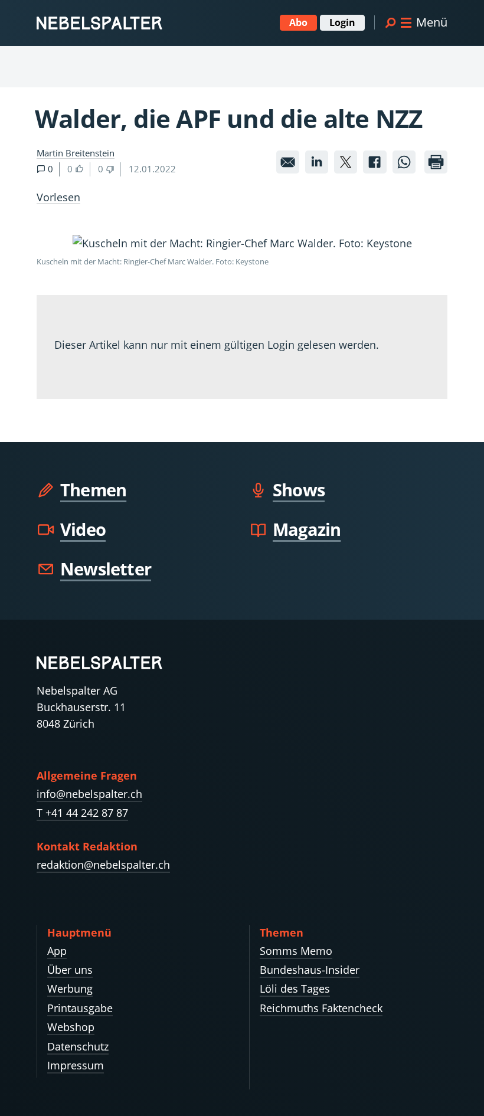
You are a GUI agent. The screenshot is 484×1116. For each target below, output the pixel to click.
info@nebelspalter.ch (89, 794)
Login (342, 22)
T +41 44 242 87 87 (82, 813)
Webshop (70, 1027)
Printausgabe (80, 1008)
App (57, 951)
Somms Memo (296, 951)
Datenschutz (78, 1046)
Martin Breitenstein (76, 153)
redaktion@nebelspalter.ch (103, 865)
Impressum (75, 1065)
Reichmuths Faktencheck (321, 1008)
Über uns (70, 970)
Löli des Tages (295, 988)
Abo (298, 22)
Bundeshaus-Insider (309, 970)
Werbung (70, 988)
